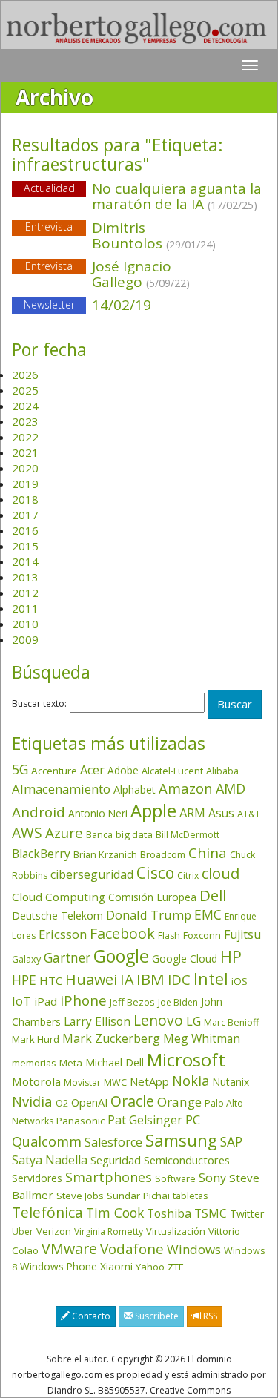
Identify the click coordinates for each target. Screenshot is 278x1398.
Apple (153, 810)
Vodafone (132, 1249)
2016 (25, 530)
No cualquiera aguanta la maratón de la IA (177, 196)
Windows (194, 1249)
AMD (230, 788)
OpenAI (89, 1102)
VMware (69, 1249)
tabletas (190, 1195)
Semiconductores (187, 1160)
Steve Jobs (80, 1195)
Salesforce (113, 1142)
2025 (25, 390)
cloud (220, 873)
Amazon (186, 788)
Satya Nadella (49, 1160)
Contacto (90, 1316)
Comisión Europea (152, 897)
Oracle (132, 1101)
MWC (115, 1082)
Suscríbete (156, 1316)
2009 (25, 639)
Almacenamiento (61, 788)
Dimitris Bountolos (154, 235)
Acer (92, 770)
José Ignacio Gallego (141, 274)
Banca (99, 834)
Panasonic (80, 1120)
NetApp (149, 1081)
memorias (34, 1062)
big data (134, 834)
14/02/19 (88, 304)
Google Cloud (184, 959)
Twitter (247, 1214)
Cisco (155, 873)
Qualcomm (47, 1141)
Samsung (181, 1140)
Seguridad (115, 1160)
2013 (25, 577)
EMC (208, 914)
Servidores (37, 1178)
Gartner (67, 957)
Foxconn (202, 935)
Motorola (36, 1081)
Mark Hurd (35, 1039)
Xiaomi (116, 1266)
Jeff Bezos (132, 1002)
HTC (50, 980)
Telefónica (47, 1212)
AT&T (248, 813)
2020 (25, 468)
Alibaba (222, 771)
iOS (239, 981)
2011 (25, 608)
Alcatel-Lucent (172, 770)
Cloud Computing (58, 896)
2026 (25, 374)
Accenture (54, 770)
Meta (70, 1062)
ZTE (176, 1266)
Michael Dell (114, 1062)
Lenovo (158, 1020)
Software (175, 1178)
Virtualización (175, 1231)
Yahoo (150, 1266)
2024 (25, 405)
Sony (212, 1177)
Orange (179, 1101)
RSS (209, 1316)
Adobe (123, 770)
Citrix (188, 875)
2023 (25, 421)
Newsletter (49, 304)
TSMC (210, 1213)
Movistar (82, 1082)
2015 (25, 545)
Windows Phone (58, 1266)
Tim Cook (115, 1212)
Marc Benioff (231, 1022)
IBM (150, 979)
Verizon (53, 1231)
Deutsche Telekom (57, 916)
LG (193, 1020)
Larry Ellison (97, 1021)
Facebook (122, 933)
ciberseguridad (91, 874)
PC (192, 1119)
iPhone (83, 1000)
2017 (25, 514)
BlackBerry (41, 853)
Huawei (91, 979)
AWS (27, 833)
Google (121, 956)
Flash (169, 935)
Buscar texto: (39, 704)
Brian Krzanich (105, 854)
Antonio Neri (98, 813)
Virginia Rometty (108, 1231)
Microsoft (186, 1059)
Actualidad (49, 188)
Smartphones (108, 1177)
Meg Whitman (201, 1038)
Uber (22, 1231)
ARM (192, 812)
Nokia (190, 1080)
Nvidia (32, 1101)
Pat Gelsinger (144, 1120)
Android (38, 812)
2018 (25, 499)
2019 (25, 483)
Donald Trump (148, 914)
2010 (25, 623)
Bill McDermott (187, 834)
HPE (24, 980)
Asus (221, 813)
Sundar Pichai (138, 1195)
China (207, 853)
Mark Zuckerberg (111, 1038)
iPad (45, 1001)
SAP (231, 1141)
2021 (25, 452)
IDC (179, 979)
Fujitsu (242, 934)
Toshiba (169, 1213)
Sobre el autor (77, 1359)
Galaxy (26, 959)
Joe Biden (178, 1002)
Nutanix (230, 1082)
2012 (25, 592)
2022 (25, 436)
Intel (210, 978)
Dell (212, 895)
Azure (64, 833)
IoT (21, 1001)
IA (126, 979)
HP (231, 956)
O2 (62, 1103)
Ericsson (63, 934)
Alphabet (134, 789)
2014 (25, 561)
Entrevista (49, 227)
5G (20, 769)
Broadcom (162, 854)
